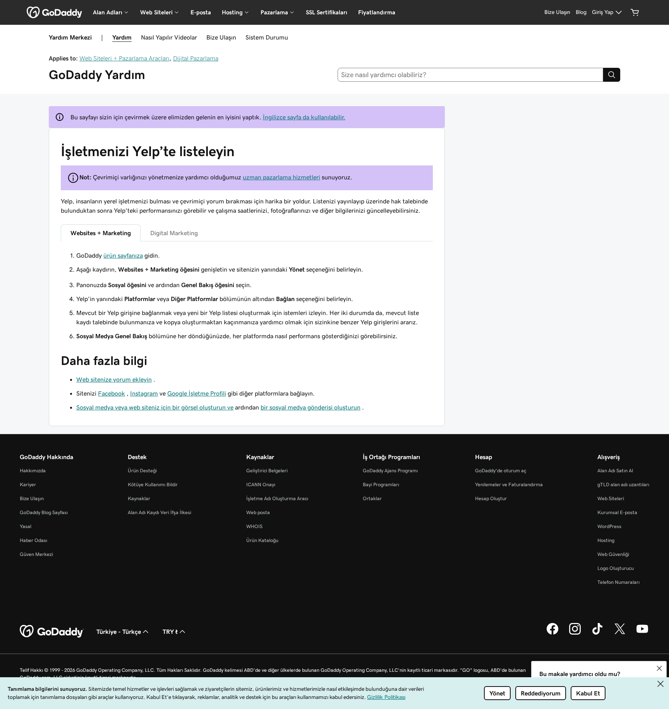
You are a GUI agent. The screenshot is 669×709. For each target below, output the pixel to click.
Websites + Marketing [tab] (100, 233)
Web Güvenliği (613, 554)
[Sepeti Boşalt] (635, 12)
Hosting (605, 540)
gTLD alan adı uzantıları (623, 484)
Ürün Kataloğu (262, 540)
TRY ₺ (170, 631)
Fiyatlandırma (376, 12)
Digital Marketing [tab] (174, 233)
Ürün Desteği (142, 470)
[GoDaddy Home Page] (52, 631)
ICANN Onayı (260, 484)
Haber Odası (33, 540)
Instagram (144, 393)
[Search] (611, 75)
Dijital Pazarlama (195, 58)
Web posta (258, 512)
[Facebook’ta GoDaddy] (552, 633)
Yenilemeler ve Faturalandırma (509, 484)
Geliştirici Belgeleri (267, 470)
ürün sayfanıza (123, 255)
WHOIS (254, 526)
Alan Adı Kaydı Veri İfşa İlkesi (159, 512)
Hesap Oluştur (491, 498)
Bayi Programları (381, 484)
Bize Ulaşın (221, 37)
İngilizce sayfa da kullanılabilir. (304, 117)
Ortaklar (372, 498)
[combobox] (470, 74)
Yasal (25, 526)
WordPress (609, 526)
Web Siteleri (610, 498)
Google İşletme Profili (196, 393)
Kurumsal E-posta (617, 512)
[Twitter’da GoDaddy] (620, 633)
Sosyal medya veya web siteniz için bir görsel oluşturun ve (154, 407)
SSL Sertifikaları (326, 12)
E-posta (200, 12)
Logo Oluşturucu (615, 568)
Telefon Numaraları (618, 582)
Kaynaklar (139, 498)
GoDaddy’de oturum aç (500, 470)
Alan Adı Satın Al (615, 470)
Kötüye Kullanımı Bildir (153, 484)
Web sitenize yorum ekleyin (114, 379)
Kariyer (28, 484)
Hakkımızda (33, 470)
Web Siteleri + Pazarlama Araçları (124, 58)
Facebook (111, 393)
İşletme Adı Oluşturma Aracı (277, 498)
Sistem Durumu (266, 37)
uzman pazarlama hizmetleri (281, 177)
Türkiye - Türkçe (118, 631)
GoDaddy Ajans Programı (390, 470)
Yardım (122, 37)
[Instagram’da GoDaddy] (575, 633)
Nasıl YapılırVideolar (169, 37)
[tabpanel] (247, 262)
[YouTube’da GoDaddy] (642, 633)
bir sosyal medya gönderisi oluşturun (310, 407)
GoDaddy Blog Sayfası (44, 512)
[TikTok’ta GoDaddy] (597, 633)
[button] (659, 668)
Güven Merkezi (36, 554)
